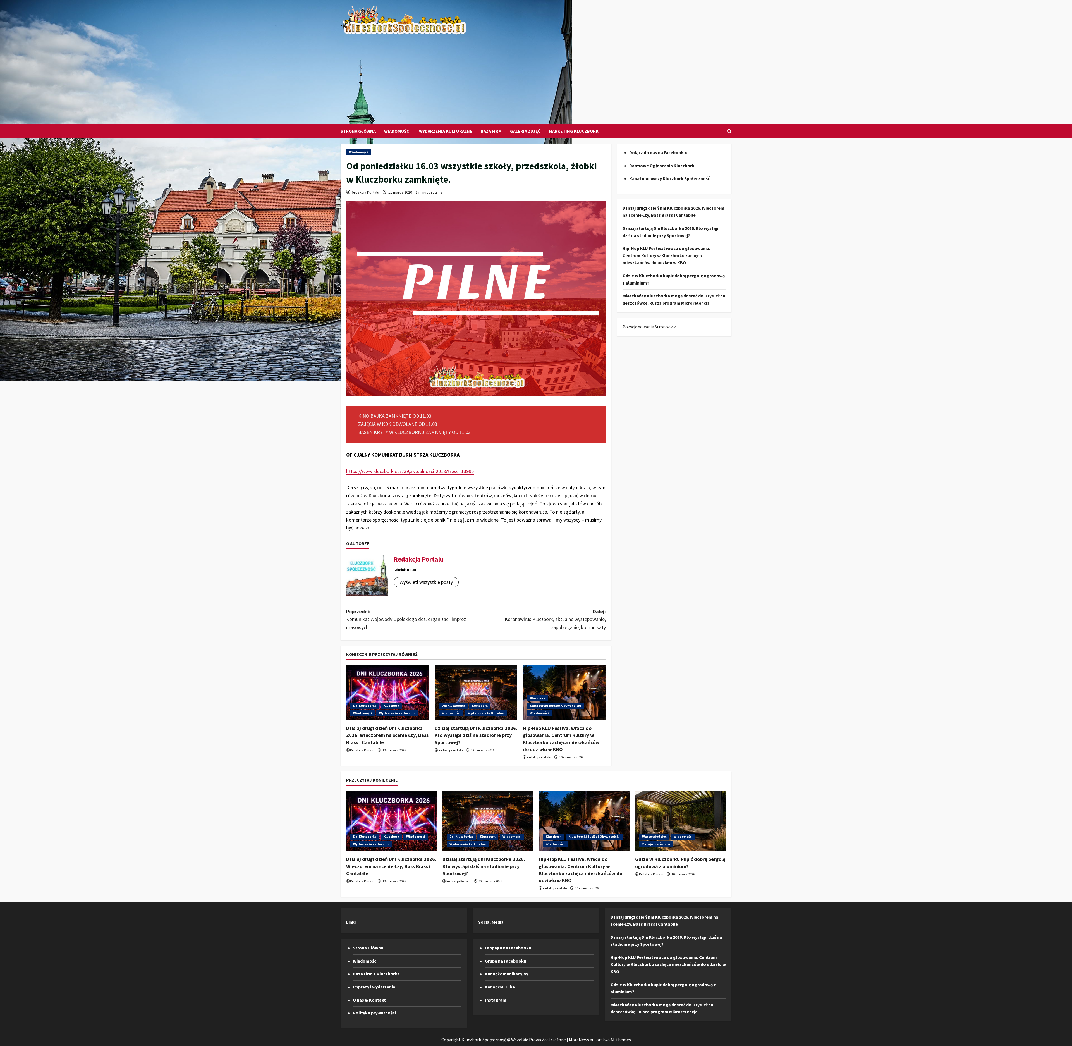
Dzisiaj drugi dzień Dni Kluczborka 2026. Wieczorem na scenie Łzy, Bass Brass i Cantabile (387, 735)
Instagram (495, 1000)
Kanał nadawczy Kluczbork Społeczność (669, 178)
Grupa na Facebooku (505, 961)
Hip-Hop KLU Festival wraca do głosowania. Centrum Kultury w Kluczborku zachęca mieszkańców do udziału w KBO (666, 255)
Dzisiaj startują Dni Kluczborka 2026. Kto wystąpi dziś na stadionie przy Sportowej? (476, 735)
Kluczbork (391, 705)
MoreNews (579, 1039)
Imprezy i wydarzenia (374, 987)
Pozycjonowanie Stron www (649, 326)
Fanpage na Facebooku (508, 948)
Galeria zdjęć (525, 131)
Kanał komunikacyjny (506, 973)
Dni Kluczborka (365, 705)
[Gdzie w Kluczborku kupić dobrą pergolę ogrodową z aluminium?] (680, 821)
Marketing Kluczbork (574, 131)
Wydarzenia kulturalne (445, 131)
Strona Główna (358, 131)
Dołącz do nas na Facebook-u (658, 152)
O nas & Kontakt (369, 1000)
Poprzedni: (406, 619)
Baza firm (491, 131)
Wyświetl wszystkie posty (426, 582)
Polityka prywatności (374, 1013)
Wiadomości (397, 131)
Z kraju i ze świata (656, 844)
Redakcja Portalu (365, 192)
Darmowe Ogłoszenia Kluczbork (661, 165)
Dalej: (555, 619)
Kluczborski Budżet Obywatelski (555, 705)
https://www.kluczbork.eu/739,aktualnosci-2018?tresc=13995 (410, 471)
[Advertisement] (534, 77)
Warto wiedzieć (654, 836)
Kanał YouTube (500, 987)
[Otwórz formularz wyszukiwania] (729, 131)
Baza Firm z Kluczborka (376, 973)
